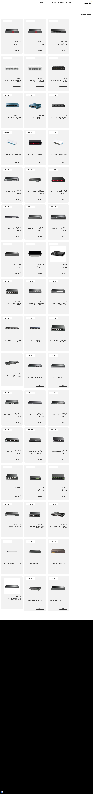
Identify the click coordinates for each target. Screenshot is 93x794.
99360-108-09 (17, 264)
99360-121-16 (18, 596)
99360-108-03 (41, 487)
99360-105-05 (41, 264)
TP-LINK (53, 21)
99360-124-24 (64, 710)
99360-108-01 (18, 153)
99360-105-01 (64, 153)
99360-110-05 (41, 450)
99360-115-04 (18, 487)
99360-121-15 (41, 227)
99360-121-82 (18, 41)
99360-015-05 (41, 78)
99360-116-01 (41, 338)
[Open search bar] (1, 2)
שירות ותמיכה (43, 2)
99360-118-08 (41, 747)
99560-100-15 (41, 673)
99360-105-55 (41, 115)
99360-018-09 (17, 115)
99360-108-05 (17, 450)
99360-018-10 (64, 115)
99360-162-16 (18, 227)
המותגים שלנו (52, 2)
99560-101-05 (18, 636)
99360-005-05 (41, 524)
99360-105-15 (64, 227)
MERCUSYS (53, 132)
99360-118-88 (64, 524)
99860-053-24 (17, 562)
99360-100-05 (64, 786)
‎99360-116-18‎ (18, 338)
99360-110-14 (41, 190)
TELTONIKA (7, 615)
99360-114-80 (41, 710)
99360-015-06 (64, 78)
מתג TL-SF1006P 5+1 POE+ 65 (13, 526)
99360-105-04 (18, 710)
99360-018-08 (17, 78)
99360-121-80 (41, 41)
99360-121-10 (64, 376)
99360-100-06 (17, 524)
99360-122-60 (64, 413)
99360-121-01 (41, 636)
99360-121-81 (41, 376)
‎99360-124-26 (41, 301)
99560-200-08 (64, 673)
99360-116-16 (18, 673)
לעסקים (62, 2)
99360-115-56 (64, 450)
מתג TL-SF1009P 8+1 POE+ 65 (36, 563)
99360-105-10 (18, 413)
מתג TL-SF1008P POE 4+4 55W (59, 563)
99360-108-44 (64, 562)
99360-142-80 (17, 373)
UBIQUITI (7, 541)
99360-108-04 (64, 747)
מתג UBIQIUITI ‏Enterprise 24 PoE (12, 563)
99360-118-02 (64, 636)
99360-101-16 (64, 264)
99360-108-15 (41, 599)
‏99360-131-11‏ (41, 413)
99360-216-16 (18, 190)
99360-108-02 (64, 190)
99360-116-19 (64, 301)
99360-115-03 (64, 487)
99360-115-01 (41, 153)
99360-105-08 (17, 301)
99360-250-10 (64, 599)
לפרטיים (70, 2)
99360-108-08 (17, 786)
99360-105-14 (64, 41)
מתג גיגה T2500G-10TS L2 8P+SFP (58, 600)
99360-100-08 (40, 786)
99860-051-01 (18, 747)
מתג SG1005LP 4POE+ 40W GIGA (12, 489)
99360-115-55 (64, 338)
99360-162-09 (41, 562)
